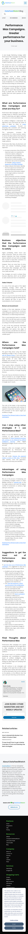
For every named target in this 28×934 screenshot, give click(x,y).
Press (7, 861)
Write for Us (14, 807)
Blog (21, 11)
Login (7, 857)
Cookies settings (14, 920)
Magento (8, 879)
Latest (4, 18)
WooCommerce (10, 887)
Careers (8, 859)
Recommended (14, 18)
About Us (8, 851)
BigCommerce (10, 881)
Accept (14, 924)
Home (7, 823)
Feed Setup (9, 868)
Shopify (8, 877)
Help (7, 828)
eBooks (24, 18)
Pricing (8, 830)
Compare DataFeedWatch (13, 838)
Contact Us (9, 853)
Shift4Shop (9, 883)
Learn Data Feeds (10, 840)
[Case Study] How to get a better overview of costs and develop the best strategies (13, 744)
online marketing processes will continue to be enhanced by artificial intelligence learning (14, 439)
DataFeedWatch (6, 766)
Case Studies (9, 842)
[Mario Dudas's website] (24, 682)
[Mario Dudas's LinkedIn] (22, 682)
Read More (5, 696)
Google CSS (9, 870)
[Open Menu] (25, 3)
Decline (14, 928)
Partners (8, 855)
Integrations (9, 825)
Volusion (8, 885)
